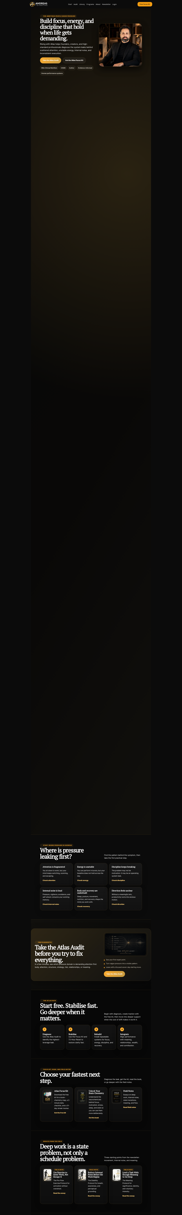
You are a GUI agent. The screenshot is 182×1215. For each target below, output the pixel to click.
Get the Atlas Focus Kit (74, 60)
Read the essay (59, 1193)
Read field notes (129, 1107)
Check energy (82, 880)
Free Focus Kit (145, 4)
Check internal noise (51, 904)
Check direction (118, 904)
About (98, 4)
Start (70, 4)
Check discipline (118, 880)
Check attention (49, 880)
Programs (90, 4)
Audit (76, 4)
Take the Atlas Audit (51, 60)
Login (114, 4)
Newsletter (106, 4)
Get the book (94, 1118)
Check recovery (83, 906)
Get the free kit (60, 1113)
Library (82, 4)
